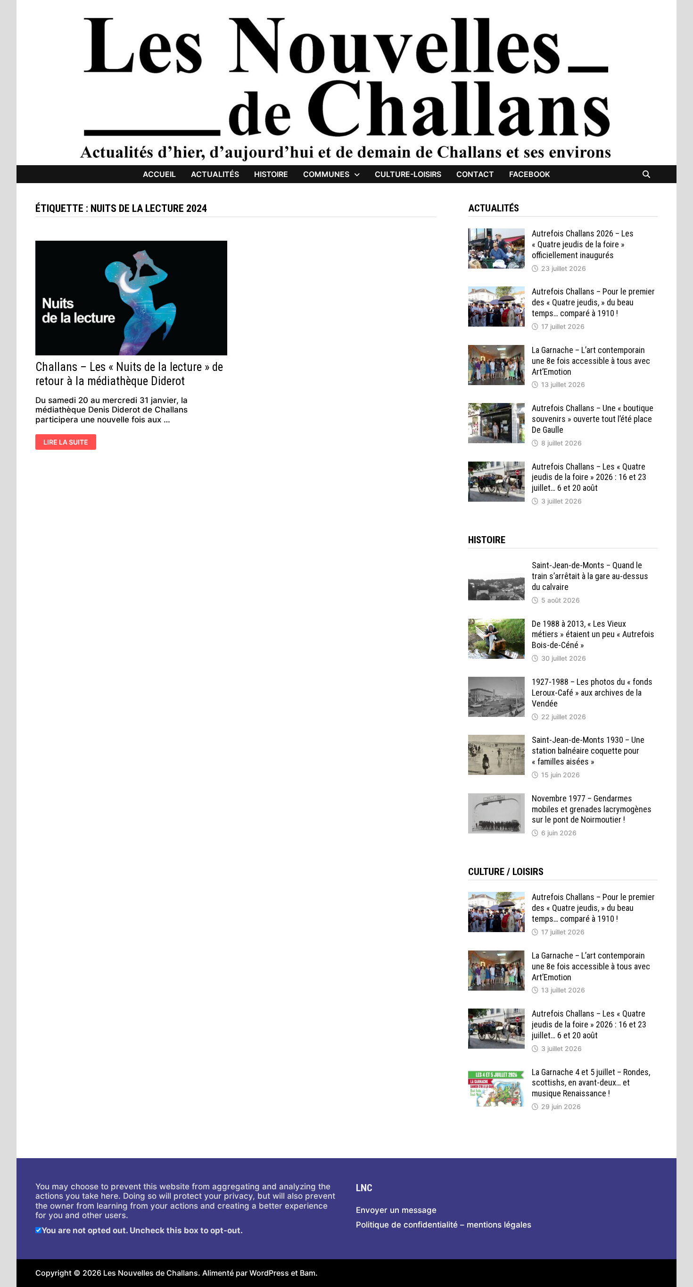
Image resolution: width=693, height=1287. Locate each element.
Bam (307, 1273)
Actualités (215, 174)
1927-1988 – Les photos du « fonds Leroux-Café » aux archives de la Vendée (592, 692)
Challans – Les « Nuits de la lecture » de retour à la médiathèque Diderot (129, 374)
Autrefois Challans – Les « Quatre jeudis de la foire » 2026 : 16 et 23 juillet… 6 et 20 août (589, 477)
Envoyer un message (396, 1210)
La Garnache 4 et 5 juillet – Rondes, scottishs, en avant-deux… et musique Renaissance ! (591, 1083)
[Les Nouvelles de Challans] (346, 88)
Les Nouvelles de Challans (150, 1273)
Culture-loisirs (408, 174)
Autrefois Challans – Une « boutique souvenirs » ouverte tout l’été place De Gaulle (592, 419)
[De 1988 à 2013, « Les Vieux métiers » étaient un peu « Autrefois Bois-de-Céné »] (496, 623)
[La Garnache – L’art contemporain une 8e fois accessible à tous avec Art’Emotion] (496, 349)
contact (475, 174)
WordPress (269, 1273)
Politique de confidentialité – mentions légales (443, 1224)
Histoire (271, 174)
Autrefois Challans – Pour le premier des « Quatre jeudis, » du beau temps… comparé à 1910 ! (593, 302)
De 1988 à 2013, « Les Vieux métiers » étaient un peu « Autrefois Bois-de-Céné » (593, 634)
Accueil (159, 174)
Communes (326, 174)
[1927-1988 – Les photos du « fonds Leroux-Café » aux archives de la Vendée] (496, 681)
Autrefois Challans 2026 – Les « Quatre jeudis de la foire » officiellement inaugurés (583, 244)
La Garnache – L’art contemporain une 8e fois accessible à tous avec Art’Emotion (591, 361)
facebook (529, 174)
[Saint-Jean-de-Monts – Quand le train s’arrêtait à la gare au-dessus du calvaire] (496, 565)
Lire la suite (67, 443)
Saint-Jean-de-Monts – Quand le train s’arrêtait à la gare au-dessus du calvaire (590, 576)
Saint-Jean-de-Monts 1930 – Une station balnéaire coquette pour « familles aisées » (588, 750)
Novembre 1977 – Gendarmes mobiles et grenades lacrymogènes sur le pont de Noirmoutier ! (592, 809)
